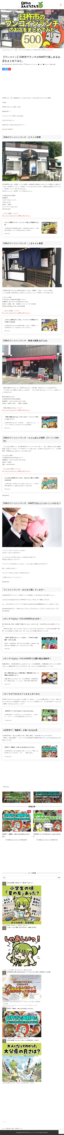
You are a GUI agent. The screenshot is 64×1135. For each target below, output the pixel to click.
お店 (41, 64)
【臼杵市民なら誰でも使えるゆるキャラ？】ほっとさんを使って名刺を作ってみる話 (29, 972)
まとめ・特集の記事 (50, 64)
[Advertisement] (32, 84)
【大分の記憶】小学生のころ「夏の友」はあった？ (20, 882)
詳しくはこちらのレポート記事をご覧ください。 (16, 216)
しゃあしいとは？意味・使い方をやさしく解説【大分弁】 (22, 927)
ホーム (3, 1128)
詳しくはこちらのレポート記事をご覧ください (16, 410)
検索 (59, 877)
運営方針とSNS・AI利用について (14, 1128)
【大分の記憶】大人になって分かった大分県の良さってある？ (23, 1040)
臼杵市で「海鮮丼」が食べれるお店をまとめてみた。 (20, 1008)
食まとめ (6, 786)
